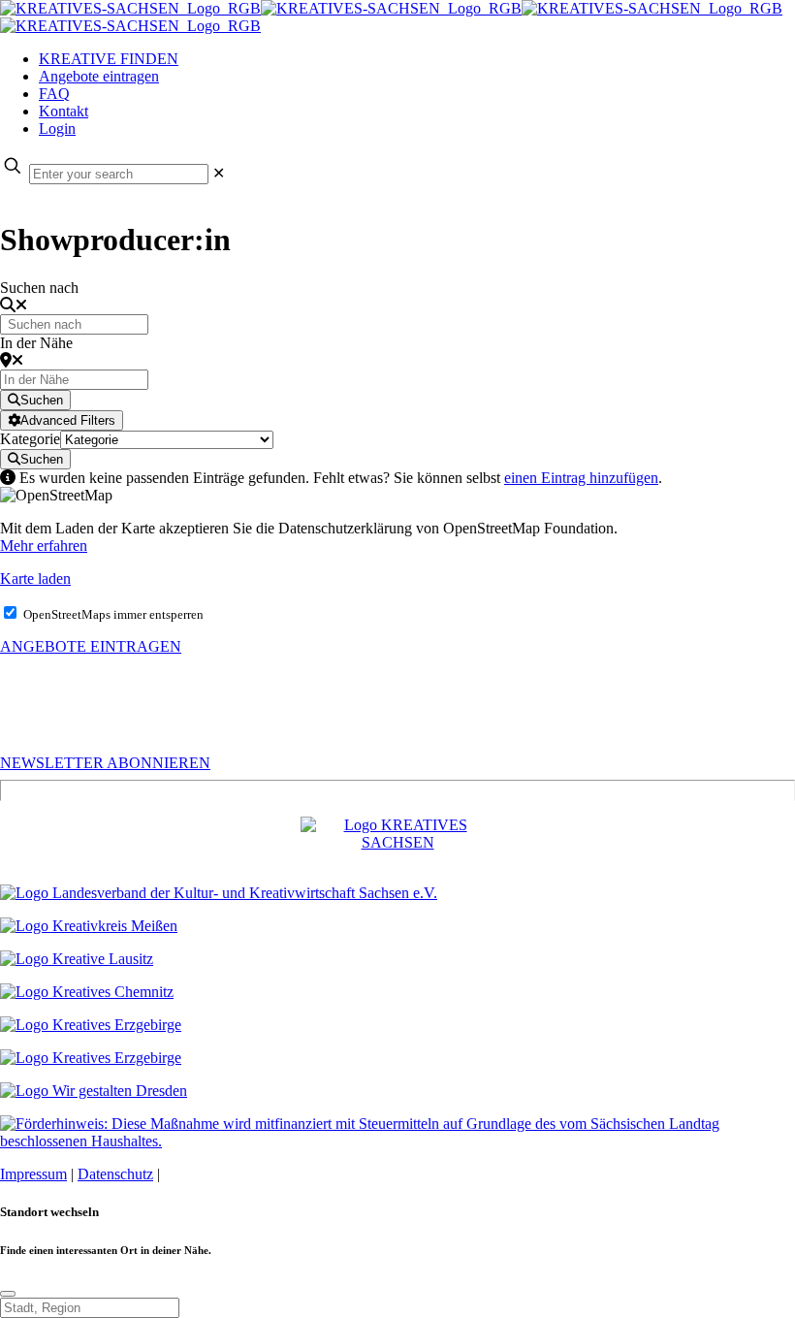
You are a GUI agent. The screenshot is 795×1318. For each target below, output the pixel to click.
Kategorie (30, 439)
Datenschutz (115, 1174)
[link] (218, 173)
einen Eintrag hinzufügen (581, 477)
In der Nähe (36, 343)
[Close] (8, 1294)
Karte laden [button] (35, 578)
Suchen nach (39, 287)
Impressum (33, 1174)
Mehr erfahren (43, 545)
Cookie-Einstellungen (230, 1174)
